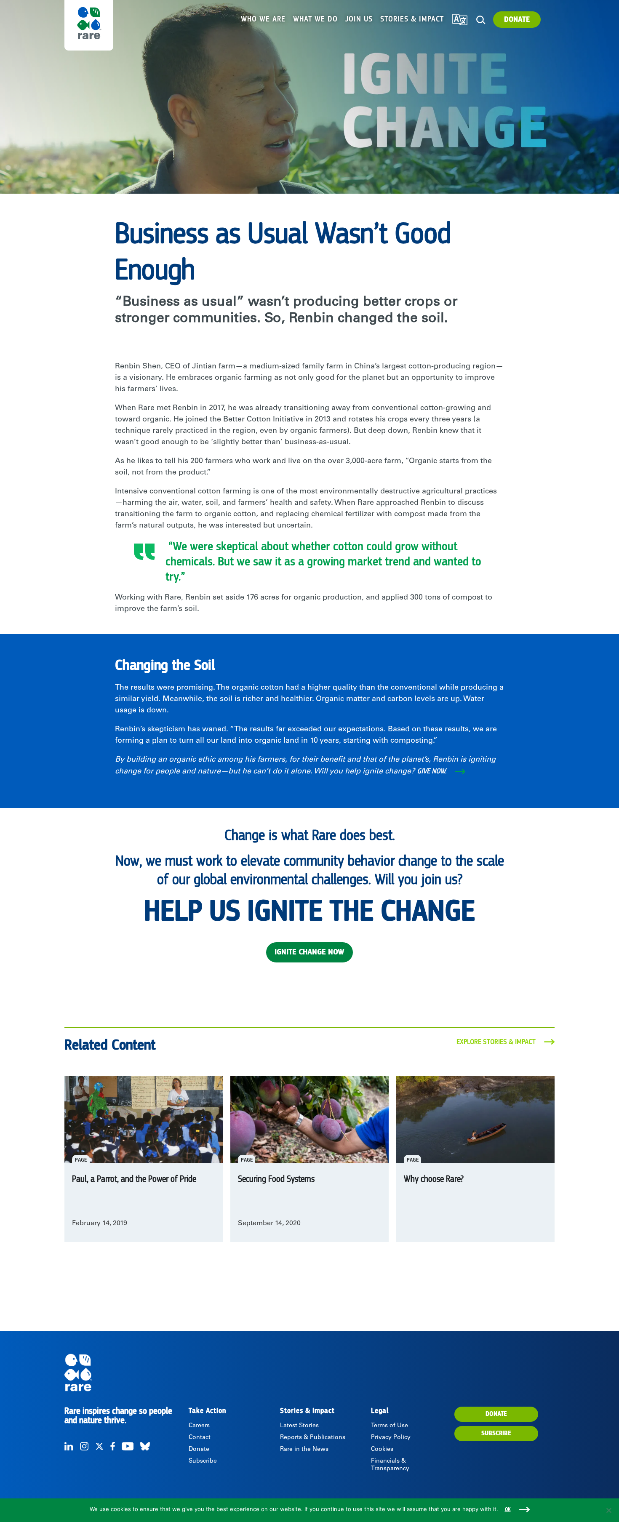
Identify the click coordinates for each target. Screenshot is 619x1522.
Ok (508, 1509)
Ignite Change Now (309, 952)
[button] (481, 20)
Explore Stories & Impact (496, 1042)
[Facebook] (112, 1446)
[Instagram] (84, 1446)
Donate (517, 20)
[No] (608, 1510)
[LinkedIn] (68, 1446)
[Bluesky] (145, 1446)
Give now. (431, 771)
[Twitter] (99, 1446)
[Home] (125, 1372)
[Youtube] (127, 1446)
